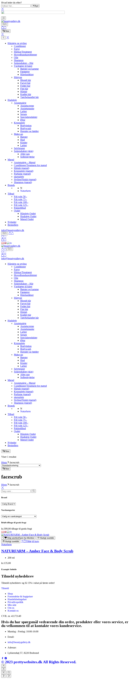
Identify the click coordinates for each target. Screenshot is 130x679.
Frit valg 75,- (20, 199)
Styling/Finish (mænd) (25, 179)
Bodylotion (26, 125)
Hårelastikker (27, 74)
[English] (5, 243)
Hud (22, 139)
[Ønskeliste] (3, 237)
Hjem (4, 462)
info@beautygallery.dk (12, 230)
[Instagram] (5, 658)
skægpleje (19, 176)
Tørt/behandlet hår (29, 97)
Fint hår (24, 88)
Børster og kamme (29, 68)
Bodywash (25, 128)
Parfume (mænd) (22, 173)
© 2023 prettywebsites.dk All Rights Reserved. (38, 662)
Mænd (11, 159)
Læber (23, 111)
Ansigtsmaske (27, 108)
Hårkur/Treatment (23, 51)
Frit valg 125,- (21, 205)
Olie (16, 57)
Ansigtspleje (20, 103)
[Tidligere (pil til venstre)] (3, 676)
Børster (24, 137)
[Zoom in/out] (8, 672)
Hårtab (23, 91)
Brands (11, 185)
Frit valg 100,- (21, 202)
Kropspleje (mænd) (23, 171)
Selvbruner (19, 148)
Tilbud (11, 193)
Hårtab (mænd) (21, 168)
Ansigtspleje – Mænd (24, 162)
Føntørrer (25, 71)
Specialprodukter (28, 117)
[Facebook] (2, 658)
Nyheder (12, 222)
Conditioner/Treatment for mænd (30, 165)
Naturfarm (6, 544)
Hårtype (18, 77)
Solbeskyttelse (27, 156)
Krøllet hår (25, 94)
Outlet (17, 210)
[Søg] (4, 24)
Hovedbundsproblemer (25, 54)
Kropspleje (19, 122)
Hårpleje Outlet (28, 213)
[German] (9, 243)
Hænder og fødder (29, 131)
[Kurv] (3, 27)
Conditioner (20, 46)
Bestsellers (13, 225)
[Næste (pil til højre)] (8, 676)
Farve (17, 49)
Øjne (22, 120)
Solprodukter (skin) (23, 151)
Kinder (23, 142)
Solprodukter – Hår (23, 63)
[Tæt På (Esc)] (3, 672)
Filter (7, 31)
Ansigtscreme (27, 105)
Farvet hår (25, 83)
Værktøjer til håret (23, 66)
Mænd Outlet (27, 219)
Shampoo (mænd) (23, 182)
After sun (25, 154)
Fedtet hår (25, 86)
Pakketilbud (20, 208)
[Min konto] (11, 233)
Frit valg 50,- (20, 196)
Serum (23, 114)
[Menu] (3, 18)
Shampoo (18, 60)
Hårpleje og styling (17, 43)
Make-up (18, 134)
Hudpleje (12, 100)
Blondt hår (25, 80)
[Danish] (2, 243)
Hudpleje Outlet (28, 216)
